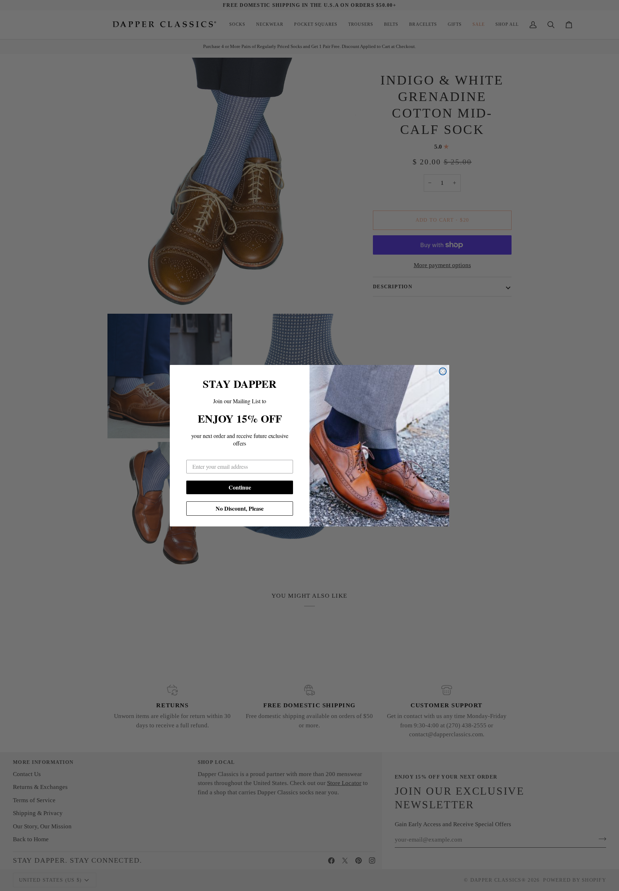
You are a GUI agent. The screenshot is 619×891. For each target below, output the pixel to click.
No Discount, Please (240, 508)
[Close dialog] (442, 371)
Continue (240, 487)
